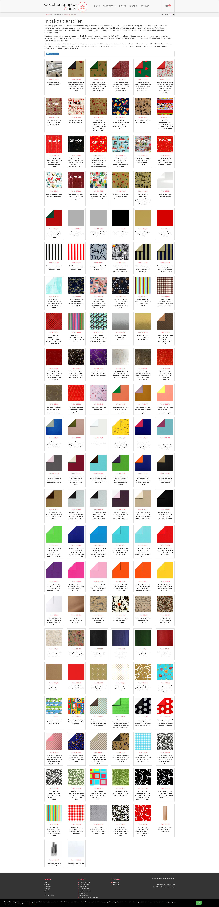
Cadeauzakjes (84, 884)
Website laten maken (164, 885)
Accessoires (83, 895)
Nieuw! (122, 6)
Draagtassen (83, 893)
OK (199, 903)
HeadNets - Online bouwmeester (164, 887)
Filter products (53, 54)
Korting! (133, 6)
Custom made (84, 889)
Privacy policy (49, 895)
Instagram (116, 884)
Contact (145, 6)
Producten (47, 887)
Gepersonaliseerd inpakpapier (89, 897)
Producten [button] (109, 6)
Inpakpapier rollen (70, 14)
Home (97, 6)
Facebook (115, 882)
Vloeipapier (83, 887)
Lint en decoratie (85, 891)
